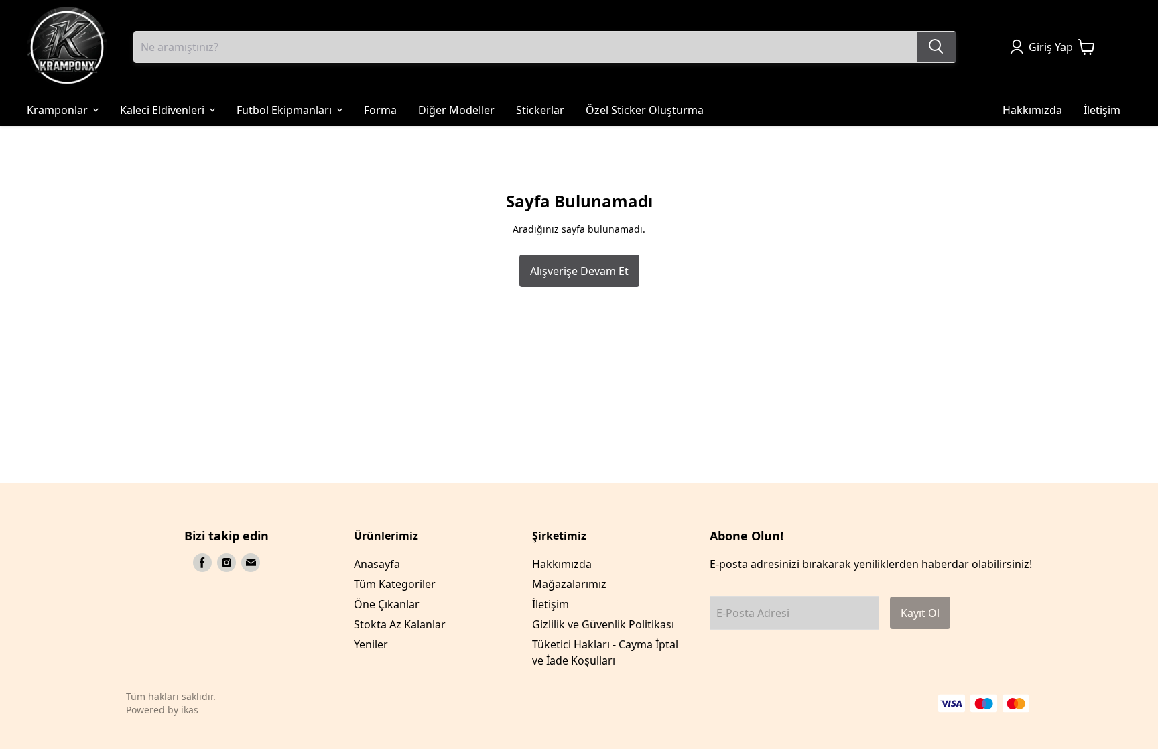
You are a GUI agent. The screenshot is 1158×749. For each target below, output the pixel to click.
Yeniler (371, 644)
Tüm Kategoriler (395, 584)
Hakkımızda (562, 564)
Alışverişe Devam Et (579, 271)
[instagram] (226, 562)
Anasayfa (377, 564)
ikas (189, 709)
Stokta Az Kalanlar (400, 624)
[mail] (250, 562)
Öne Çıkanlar (387, 604)
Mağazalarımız (569, 584)
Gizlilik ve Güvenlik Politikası (603, 624)
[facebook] (202, 562)
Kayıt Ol (920, 613)
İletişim (550, 604)
